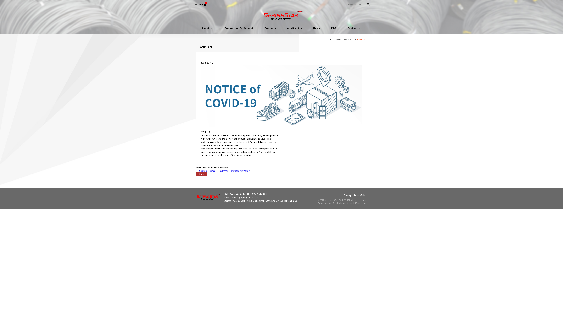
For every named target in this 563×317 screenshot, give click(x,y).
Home (330, 39)
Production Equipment (239, 28)
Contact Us (354, 28)
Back (201, 174)
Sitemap (347, 195)
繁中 (195, 4)
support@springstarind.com (244, 197)
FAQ (333, 28)
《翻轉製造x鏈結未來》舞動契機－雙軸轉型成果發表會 (223, 171)
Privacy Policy (360, 195)
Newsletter (349, 39)
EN (200, 4)
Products (270, 28)
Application (294, 28)
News (316, 28)
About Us (207, 28)
